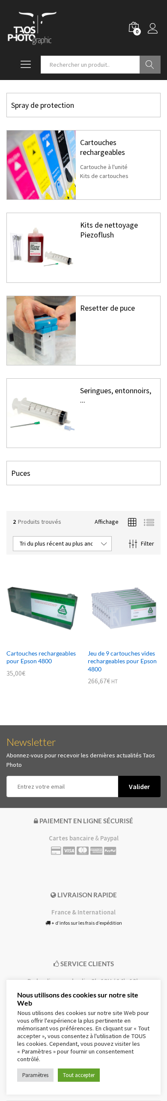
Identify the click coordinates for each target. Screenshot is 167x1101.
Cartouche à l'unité (104, 167)
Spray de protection (42, 105)
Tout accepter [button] (79, 1075)
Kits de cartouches (104, 176)
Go (150, 65)
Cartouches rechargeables (102, 147)
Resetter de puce (107, 308)
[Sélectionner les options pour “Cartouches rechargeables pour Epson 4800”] (33, 639)
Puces (20, 473)
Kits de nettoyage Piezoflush (109, 229)
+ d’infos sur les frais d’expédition (86, 923)
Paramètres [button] (35, 1075)
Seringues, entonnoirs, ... (115, 395)
